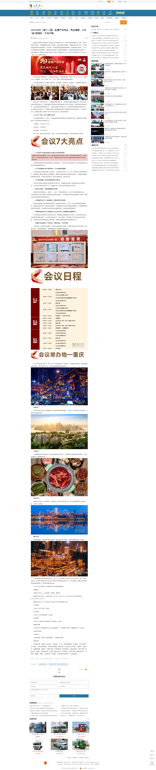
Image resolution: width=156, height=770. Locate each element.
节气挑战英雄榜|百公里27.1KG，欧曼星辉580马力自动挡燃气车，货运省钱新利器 (106, 150)
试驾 (61, 12)
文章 (37, 12)
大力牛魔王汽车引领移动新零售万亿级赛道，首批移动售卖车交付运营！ (106, 45)
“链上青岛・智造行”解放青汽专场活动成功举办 (42, 708)
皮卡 (76, 18)
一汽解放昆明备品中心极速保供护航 (39, 713)
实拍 (61, 14)
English (125, 1)
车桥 (96, 18)
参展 (44, 22)
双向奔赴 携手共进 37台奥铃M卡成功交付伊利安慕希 (105, 43)
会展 (55, 14)
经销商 (92, 12)
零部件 (92, 14)
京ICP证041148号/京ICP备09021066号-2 (69, 768)
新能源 (86, 12)
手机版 (119, 1)
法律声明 (81, 757)
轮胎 (102, 18)
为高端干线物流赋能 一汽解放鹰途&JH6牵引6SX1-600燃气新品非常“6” (106, 38)
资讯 (40, 22)
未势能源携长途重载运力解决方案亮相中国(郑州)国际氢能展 (106, 167)
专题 (37, 14)
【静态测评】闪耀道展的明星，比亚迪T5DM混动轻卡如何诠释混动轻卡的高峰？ (106, 148)
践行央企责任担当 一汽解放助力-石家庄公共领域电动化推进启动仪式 (106, 57)
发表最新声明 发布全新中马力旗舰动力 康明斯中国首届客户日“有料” (106, 48)
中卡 (37, 18)
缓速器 (124, 18)
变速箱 (90, 18)
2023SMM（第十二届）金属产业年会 (58, 664)
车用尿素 (109, 18)
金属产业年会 (42, 664)
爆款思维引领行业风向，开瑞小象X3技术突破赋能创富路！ (106, 163)
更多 (88, 718)
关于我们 (69, 757)
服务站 (110, 14)
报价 (79, 12)
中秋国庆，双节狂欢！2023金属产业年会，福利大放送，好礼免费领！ (106, 29)
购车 (152, 754)
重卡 (43, 18)
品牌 (73, 12)
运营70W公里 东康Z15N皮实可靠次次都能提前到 (104, 160)
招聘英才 (75, 757)
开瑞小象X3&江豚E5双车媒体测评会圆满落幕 (103, 50)
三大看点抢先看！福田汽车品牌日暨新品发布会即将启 (43, 715)
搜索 (123, 22)
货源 (104, 14)
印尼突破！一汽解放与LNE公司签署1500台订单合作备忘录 (106, 153)
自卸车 (63, 18)
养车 (110, 12)
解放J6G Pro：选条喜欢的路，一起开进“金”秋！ (73, 715)
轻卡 (31, 18)
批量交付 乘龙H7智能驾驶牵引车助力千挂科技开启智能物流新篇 (106, 52)
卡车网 (36, 22)
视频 (43, 12)
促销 (73, 14)
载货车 (56, 18)
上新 (55, 12)
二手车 (86, 14)
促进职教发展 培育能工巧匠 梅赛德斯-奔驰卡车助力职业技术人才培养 (106, 158)
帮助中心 (87, 757)
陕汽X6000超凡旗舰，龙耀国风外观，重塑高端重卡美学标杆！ (75, 713)
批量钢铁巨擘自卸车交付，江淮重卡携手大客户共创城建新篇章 (106, 170)
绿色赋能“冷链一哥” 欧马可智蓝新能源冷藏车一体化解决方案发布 (106, 55)
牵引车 (49, 18)
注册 (113, 1)
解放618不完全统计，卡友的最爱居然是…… (41, 706)
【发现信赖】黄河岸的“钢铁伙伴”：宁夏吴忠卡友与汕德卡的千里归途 (75, 708)
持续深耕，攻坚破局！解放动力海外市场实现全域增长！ (44, 710)
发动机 (83, 18)
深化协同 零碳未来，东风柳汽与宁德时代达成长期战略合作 (75, 710)
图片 (43, 14)
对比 (79, 14)
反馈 (86, 38)
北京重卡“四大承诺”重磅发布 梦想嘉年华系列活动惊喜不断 (106, 35)
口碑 (104, 12)
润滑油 (117, 18)
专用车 (70, 18)
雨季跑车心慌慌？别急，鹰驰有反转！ (70, 706)
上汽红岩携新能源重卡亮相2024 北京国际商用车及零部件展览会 (106, 165)
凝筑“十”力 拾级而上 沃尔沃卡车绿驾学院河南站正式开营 (106, 40)
